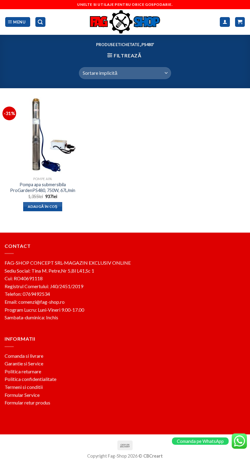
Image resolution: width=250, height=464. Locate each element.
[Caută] (40, 22)
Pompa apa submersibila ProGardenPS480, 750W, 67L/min (42, 187)
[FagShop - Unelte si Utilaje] (125, 22)
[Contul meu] (225, 22)
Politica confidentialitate (30, 379)
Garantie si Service (24, 363)
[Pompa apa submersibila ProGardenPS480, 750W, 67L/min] (43, 135)
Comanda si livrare (24, 356)
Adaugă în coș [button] (43, 206)
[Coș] (240, 22)
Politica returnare (23, 371)
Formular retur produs (27, 402)
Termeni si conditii (24, 387)
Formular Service (22, 395)
